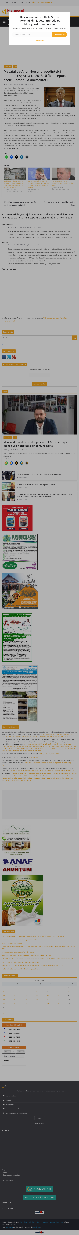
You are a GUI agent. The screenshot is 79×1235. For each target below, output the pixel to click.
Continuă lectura (39, 41)
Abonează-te (60, 35)
